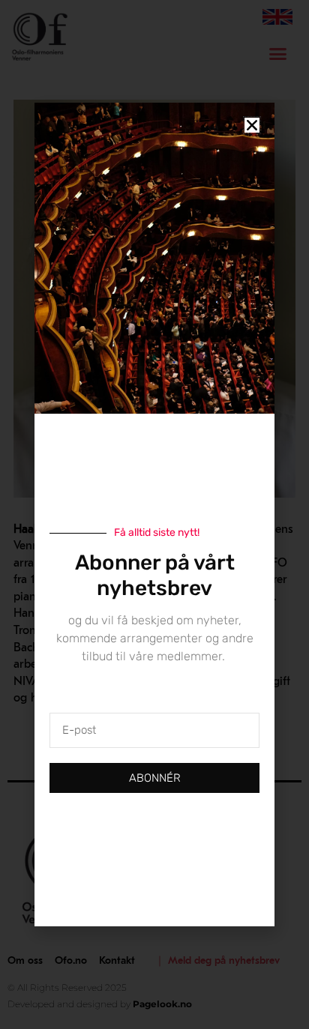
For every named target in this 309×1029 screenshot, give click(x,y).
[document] (154, 514)
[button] (252, 125)
